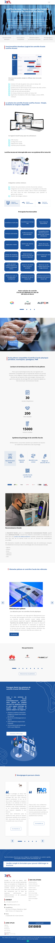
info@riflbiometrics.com (13, 904)
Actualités (6, 927)
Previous (2, 602)
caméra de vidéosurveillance (22, 536)
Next (52, 602)
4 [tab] (34, 309)
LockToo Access (32, 887)
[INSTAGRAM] (37, 926)
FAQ (30, 900)
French (7, 933)
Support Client (40, 923)
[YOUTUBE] (30, 926)
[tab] (10, 458)
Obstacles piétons (33, 882)
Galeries (6, 925)
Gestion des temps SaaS (34, 885)
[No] (53, 939)
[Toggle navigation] (49, 2)
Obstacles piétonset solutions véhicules (34, 38)
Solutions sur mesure (33, 895)
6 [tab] (34, 668)
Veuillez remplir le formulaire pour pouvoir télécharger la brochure (27, 864)
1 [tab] (12, 668)
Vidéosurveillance (33, 889)
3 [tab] (30, 309)
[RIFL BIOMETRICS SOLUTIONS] (7, 2)
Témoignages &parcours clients (48, 38)
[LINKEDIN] (40, 926)
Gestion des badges (33, 898)
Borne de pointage (33, 893)
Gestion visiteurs (32, 896)
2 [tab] (26, 309)
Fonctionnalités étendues (7, 38)
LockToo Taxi (31, 891)
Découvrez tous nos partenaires (27, 673)
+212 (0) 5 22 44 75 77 (12, 902)
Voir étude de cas (16, 828)
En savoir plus (14, 634)
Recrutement (7, 932)
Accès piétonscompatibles (20, 38)
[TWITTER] (35, 926)
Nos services (7, 930)
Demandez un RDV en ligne (16, 733)
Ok (27, 941)
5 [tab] (30, 668)
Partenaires (7, 928)
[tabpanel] (12, 303)
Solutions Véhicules (33, 884)
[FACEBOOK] (32, 926)
